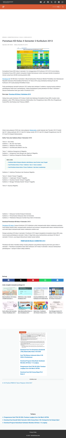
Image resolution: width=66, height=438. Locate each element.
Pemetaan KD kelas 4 (8, 225)
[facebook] (48, 2)
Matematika (33, 130)
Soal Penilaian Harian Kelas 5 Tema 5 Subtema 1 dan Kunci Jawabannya (26, 167)
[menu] (4, 7)
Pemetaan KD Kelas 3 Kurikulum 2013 (20, 94)
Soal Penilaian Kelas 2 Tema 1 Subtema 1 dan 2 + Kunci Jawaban (25, 165)
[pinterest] (33, 280)
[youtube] (41, 2)
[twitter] (51, 2)
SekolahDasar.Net (35, 435)
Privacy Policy (33, 432)
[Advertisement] (33, 23)
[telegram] (59, 2)
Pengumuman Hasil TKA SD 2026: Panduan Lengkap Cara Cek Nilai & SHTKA (26, 417)
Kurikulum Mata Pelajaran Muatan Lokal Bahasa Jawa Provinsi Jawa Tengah (27, 162)
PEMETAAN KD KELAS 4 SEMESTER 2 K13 (33, 241)
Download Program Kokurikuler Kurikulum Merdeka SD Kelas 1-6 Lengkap (25, 422)
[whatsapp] (62, 2)
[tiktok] (44, 2)
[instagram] (55, 2)
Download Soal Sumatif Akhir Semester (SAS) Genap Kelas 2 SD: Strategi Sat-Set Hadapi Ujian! (31, 420)
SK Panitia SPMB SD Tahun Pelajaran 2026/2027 (18, 383)
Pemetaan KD (6, 79)
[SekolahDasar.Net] (9, 2)
